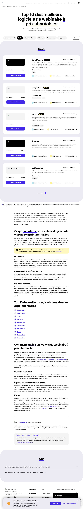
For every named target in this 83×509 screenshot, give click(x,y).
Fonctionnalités (51, 38)
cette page (59, 251)
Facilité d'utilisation (30, 38)
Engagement (62, 38)
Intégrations (34, 178)
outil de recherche (53, 406)
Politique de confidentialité (69, 503)
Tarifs (19, 38)
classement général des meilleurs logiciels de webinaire (51, 359)
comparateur (44, 408)
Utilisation (41, 38)
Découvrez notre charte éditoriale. (24, 442)
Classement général (9, 38)
